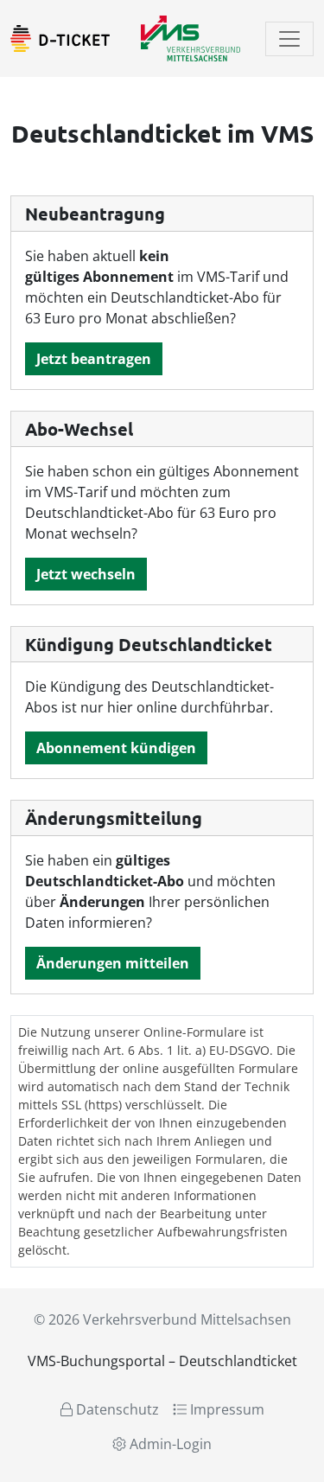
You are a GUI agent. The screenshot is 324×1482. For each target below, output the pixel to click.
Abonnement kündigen (116, 747)
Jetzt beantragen (93, 358)
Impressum (225, 1409)
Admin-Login (169, 1443)
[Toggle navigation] (289, 39)
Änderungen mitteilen (112, 963)
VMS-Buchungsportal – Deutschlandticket (162, 1360)
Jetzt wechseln (86, 574)
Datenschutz (116, 1409)
